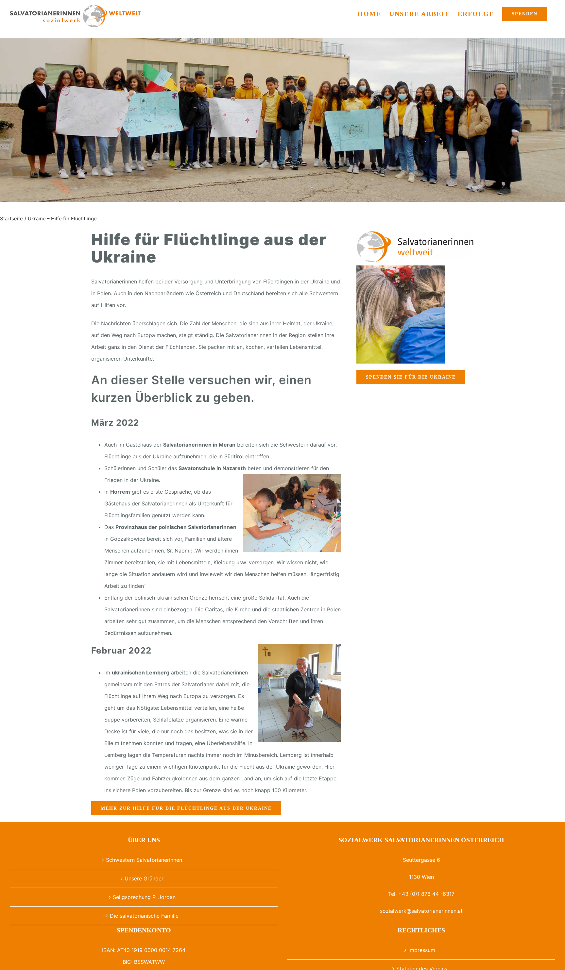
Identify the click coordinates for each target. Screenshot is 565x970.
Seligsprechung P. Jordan (144, 897)
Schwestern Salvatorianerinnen (144, 860)
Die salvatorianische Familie (144, 915)
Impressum (421, 950)
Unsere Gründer (144, 878)
